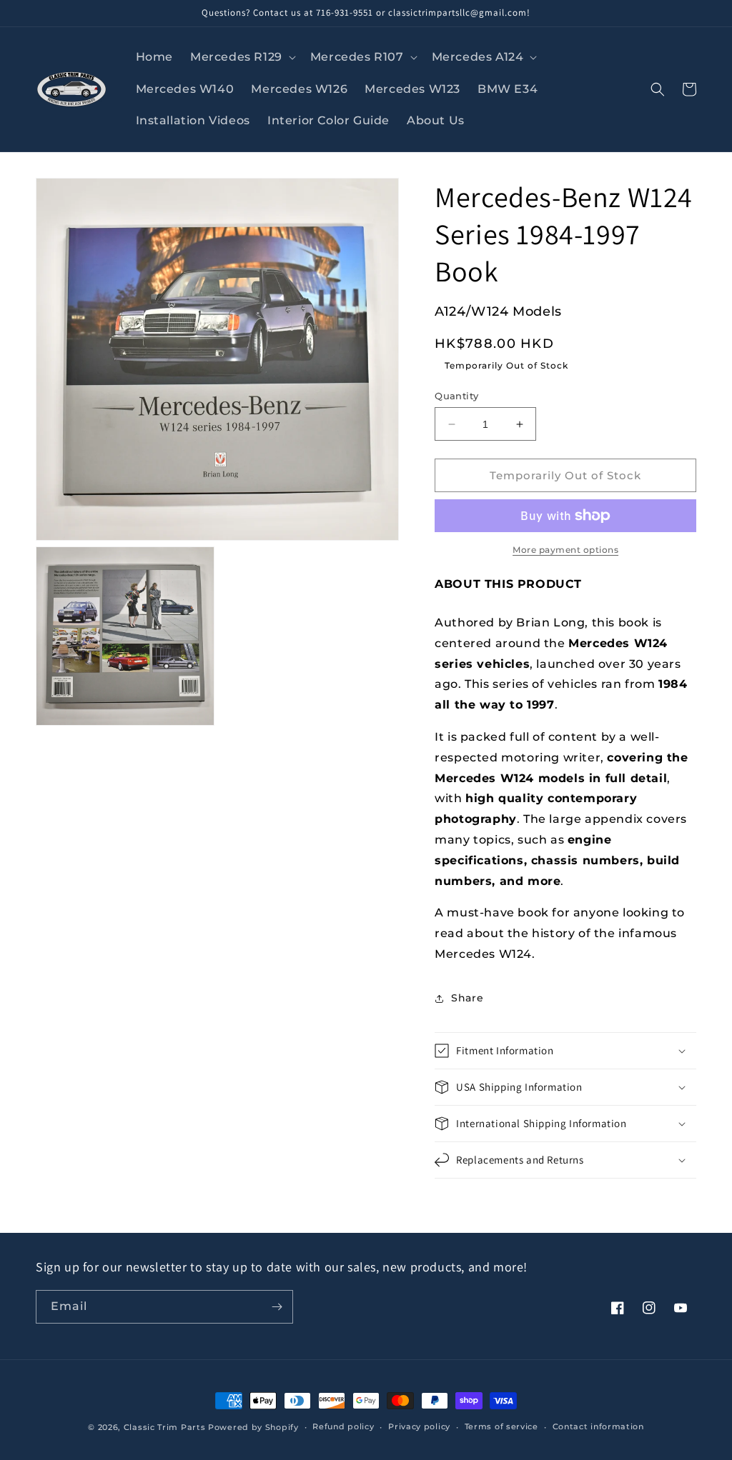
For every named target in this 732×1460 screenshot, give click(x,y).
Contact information (598, 1426)
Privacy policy (419, 1426)
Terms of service (501, 1426)
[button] (242, 57)
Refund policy (343, 1426)
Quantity (456, 395)
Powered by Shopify (253, 1427)
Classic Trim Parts (165, 1427)
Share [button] (467, 997)
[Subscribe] (276, 1307)
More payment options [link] (565, 549)
